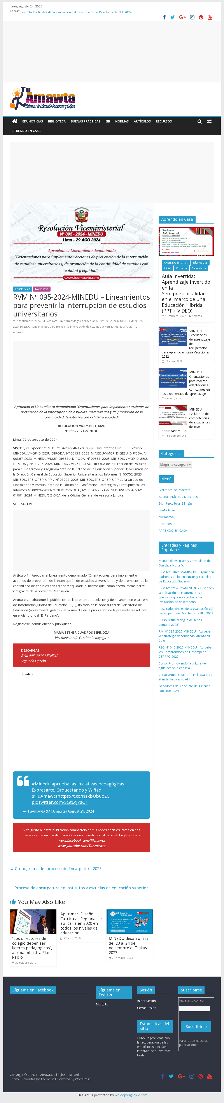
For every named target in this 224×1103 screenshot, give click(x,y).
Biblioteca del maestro (175, 490)
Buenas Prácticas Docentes (178, 497)
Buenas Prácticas (85, 121)
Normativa (41, 289)
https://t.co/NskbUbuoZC (83, 796)
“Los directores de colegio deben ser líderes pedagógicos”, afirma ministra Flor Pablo (32, 948)
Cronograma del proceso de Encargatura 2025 (56, 868)
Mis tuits (102, 1004)
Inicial (167, 268)
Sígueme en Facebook (33, 990)
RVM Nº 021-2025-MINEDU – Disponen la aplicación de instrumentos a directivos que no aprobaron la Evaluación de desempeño (112, 11)
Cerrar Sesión (146, 1008)
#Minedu (41, 784)
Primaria (181, 268)
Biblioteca (57, 121)
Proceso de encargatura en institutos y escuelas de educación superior (83, 887)
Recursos (164, 121)
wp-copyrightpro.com (131, 1095)
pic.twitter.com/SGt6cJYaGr (60, 802)
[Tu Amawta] (15, 121)
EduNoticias (32, 121)
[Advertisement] (111, 51)
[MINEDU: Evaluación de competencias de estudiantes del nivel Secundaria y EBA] (173, 407)
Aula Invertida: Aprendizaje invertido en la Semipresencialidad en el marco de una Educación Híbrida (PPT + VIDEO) (186, 293)
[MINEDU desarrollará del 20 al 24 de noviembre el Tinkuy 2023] (130, 912)
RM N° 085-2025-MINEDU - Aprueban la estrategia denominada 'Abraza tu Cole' (185, 636)
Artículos (142, 121)
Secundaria (199, 268)
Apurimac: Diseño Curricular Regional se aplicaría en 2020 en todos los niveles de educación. (81, 923)
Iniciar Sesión (146, 1001)
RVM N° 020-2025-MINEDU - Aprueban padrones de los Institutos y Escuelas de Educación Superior (186, 576)
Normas (122, 121)
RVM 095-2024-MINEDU (113, 321)
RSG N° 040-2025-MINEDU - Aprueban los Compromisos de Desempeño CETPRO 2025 (186, 652)
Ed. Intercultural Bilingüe (175, 503)
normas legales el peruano (80, 321)
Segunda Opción (33, 661)
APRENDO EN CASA (26, 131)
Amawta (52, 321)
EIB (107, 121)
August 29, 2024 (81, 811)
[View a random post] (209, 121)
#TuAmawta (45, 796)
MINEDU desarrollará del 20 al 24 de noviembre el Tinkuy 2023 (129, 945)
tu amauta (126, 327)
